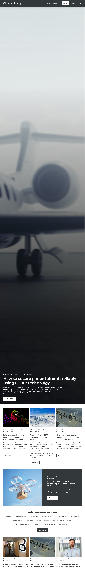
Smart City (47, 520)
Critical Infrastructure (20, 516)
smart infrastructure (58, 520)
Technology (38, 524)
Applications (8, 516)
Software (69, 520)
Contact (65, 3)
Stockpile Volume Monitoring (23, 524)
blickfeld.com (56, 3)
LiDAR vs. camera (74, 516)
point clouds (30, 520)
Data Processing (34, 516)
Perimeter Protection (17, 520)
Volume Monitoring (63, 524)
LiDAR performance (47, 516)
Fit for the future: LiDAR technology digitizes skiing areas (40, 437)
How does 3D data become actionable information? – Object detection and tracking (69, 437)
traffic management (49, 524)
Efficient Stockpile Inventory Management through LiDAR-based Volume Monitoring (14, 437)
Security (39, 520)
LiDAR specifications (61, 516)
